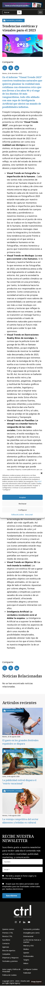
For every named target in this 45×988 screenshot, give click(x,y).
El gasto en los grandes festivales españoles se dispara (20, 742)
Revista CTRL (7, 936)
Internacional (28, 936)
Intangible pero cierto (31, 933)
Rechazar (22, 503)
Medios (26, 949)
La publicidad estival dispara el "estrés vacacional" (19, 782)
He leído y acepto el (19, 877)
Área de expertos (8, 950)
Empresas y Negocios (10, 958)
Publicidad (27, 973)
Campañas (6, 954)
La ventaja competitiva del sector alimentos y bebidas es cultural (20, 821)
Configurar (22, 510)
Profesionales (28, 956)
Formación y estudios (31, 929)
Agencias (5, 947)
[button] (41, 473)
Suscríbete (6, 940)
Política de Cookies (17, 514)
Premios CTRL (7, 933)
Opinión (26, 953)
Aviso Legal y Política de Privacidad (11, 970)
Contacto (5, 943)
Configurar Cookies (30, 969)
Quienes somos (8, 929)
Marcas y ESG (28, 945)
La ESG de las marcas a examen (32, 941)
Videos (25, 963)
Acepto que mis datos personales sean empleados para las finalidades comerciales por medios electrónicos (21, 886)
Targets (26, 960)
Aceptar (22, 497)
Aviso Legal (29, 514)
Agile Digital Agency (12, 983)
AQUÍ (39, 481)
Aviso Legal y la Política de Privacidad (19, 877)
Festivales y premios (10, 961)
